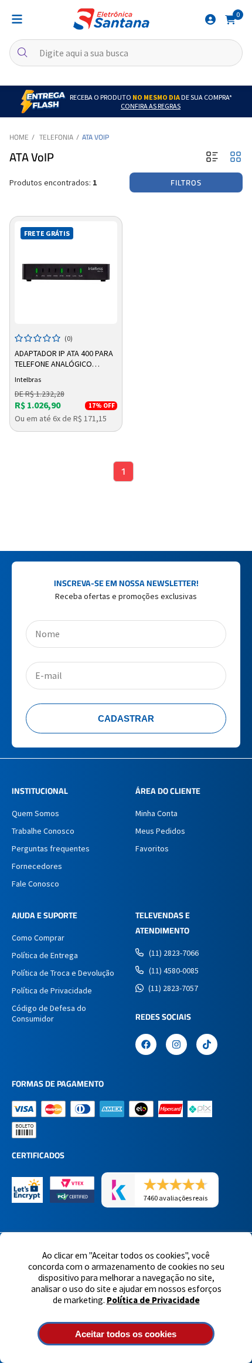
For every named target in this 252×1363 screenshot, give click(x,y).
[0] (230, 18)
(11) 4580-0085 (174, 970)
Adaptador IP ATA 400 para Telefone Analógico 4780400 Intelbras (64, 359)
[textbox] (126, 52)
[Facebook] (145, 1045)
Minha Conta (156, 813)
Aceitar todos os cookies (125, 1334)
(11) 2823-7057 (173, 988)
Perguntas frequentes (51, 848)
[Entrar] (210, 19)
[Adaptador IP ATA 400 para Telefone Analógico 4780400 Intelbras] (66, 272)
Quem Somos (35, 813)
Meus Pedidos (160, 831)
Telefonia (56, 137)
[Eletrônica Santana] (111, 19)
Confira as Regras (151, 106)
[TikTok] (206, 1045)
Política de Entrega (45, 955)
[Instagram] (176, 1045)
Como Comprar (38, 937)
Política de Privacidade (153, 1299)
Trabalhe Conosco (43, 831)
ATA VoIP (95, 137)
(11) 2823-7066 (174, 953)
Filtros (186, 182)
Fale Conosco (35, 883)
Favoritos (152, 848)
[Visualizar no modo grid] (236, 157)
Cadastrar (126, 718)
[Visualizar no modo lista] (212, 157)
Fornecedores (37, 866)
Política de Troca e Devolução (63, 973)
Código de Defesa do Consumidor (49, 1013)
